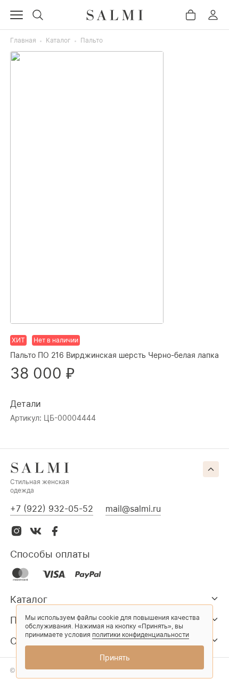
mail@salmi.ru (133, 508)
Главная (23, 40)
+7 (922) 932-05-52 (51, 508)
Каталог (58, 40)
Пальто (91, 40)
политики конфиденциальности (140, 635)
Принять (115, 657)
